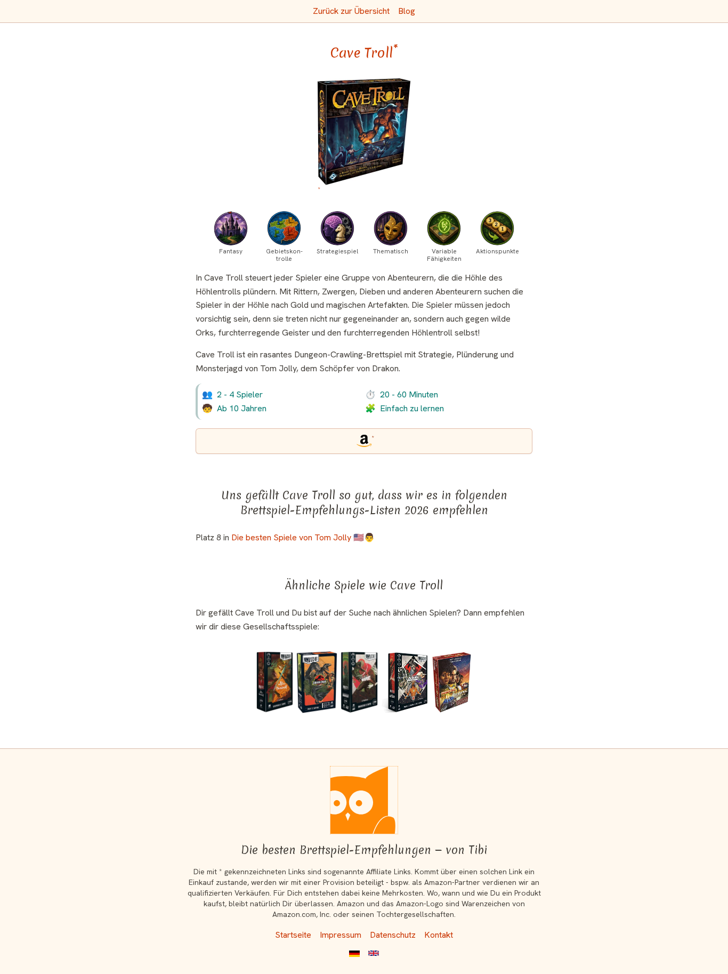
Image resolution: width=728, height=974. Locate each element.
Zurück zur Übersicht (351, 11)
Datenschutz (393, 934)
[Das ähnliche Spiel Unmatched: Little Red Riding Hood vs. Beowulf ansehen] (274, 682)
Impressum (340, 934)
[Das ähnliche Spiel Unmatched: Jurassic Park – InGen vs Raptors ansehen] (316, 682)
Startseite (293, 934)
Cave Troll (364, 53)
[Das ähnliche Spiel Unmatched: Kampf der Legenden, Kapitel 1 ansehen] (404, 682)
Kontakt (438, 934)
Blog (406, 11)
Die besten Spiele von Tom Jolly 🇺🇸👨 (303, 537)
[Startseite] (364, 800)
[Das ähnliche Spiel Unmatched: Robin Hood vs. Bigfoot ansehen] (359, 682)
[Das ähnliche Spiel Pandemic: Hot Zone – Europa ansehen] (451, 682)
